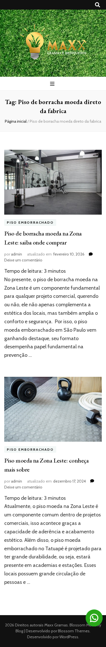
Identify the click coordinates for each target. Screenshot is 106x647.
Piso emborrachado (30, 222)
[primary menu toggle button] (53, 84)
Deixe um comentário (23, 260)
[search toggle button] (97, 5)
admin (16, 254)
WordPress (68, 636)
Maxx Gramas (56, 625)
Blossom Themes (73, 630)
